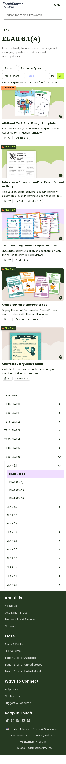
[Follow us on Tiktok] (7, 720)
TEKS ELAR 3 (12, 430)
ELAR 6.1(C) (16, 490)
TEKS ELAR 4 (12, 439)
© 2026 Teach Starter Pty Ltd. (34, 748)
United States (19, 729)
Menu (57, 5)
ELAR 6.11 (12, 585)
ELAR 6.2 (12, 507)
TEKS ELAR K (12, 404)
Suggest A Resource (18, 703)
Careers (10, 626)
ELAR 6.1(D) (16, 498)
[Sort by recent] (52, 76)
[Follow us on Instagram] (12, 720)
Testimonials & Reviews (20, 619)
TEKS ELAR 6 (12, 457)
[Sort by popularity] (60, 76)
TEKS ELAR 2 (12, 422)
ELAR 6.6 (12, 541)
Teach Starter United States (23, 665)
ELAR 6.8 (12, 558)
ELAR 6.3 (12, 515)
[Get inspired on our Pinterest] (28, 720)
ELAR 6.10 (12, 576)
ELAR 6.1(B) (16, 482)
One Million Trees (16, 613)
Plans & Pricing (14, 644)
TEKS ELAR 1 (11, 413)
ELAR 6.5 (12, 532)
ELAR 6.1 (12, 466)
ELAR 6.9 (12, 567)
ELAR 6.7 (12, 549)
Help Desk (11, 689)
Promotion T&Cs (21, 735)
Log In (42, 741)
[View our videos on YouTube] (23, 720)
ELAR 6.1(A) (17, 474)
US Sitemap (27, 741)
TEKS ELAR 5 (12, 448)
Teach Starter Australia (20, 658)
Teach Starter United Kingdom (25, 671)
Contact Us (12, 696)
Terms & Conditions (45, 729)
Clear (32, 76)
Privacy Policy (44, 735)
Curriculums (13, 651)
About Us (11, 606)
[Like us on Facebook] (17, 720)
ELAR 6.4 (12, 523)
